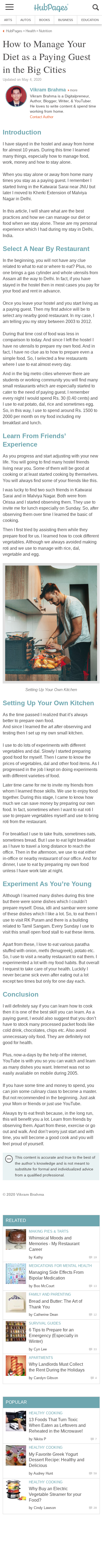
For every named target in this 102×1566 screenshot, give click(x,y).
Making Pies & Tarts (49, 1231)
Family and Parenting (50, 1294)
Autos (25, 20)
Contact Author (41, 117)
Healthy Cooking (46, 1413)
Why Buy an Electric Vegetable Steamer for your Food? (55, 1494)
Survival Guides (45, 1323)
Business (65, 20)
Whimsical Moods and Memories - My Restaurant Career (54, 1244)
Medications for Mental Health (60, 1266)
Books (44, 20)
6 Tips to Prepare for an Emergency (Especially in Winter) (53, 1336)
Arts (8, 20)
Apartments (41, 1358)
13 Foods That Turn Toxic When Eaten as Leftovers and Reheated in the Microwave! (57, 1425)
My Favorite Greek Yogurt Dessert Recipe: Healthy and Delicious (56, 1460)
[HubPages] (51, 8)
